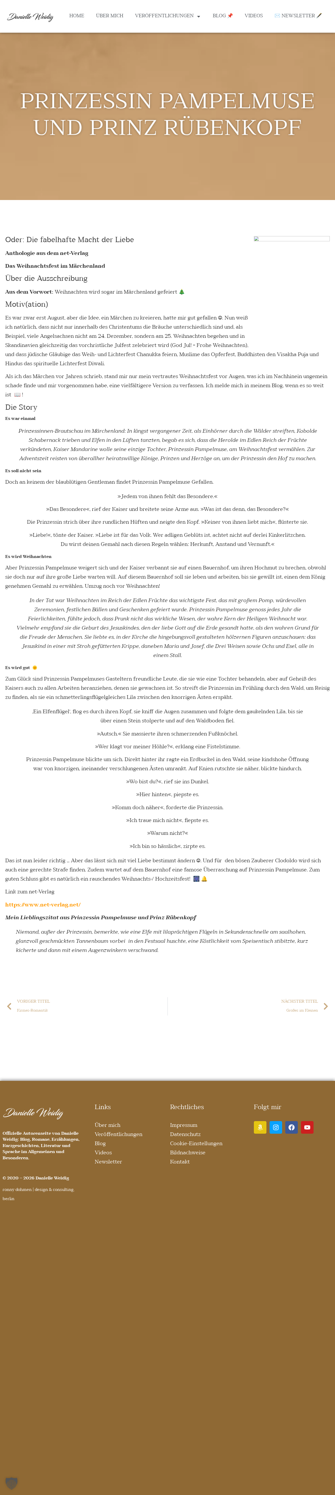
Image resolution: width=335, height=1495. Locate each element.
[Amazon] (260, 1127)
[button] (11, 1483)
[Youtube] (307, 1127)
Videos (254, 16)
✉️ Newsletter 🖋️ (298, 16)
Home (76, 16)
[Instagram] (276, 1127)
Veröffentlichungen (164, 16)
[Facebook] (291, 1127)
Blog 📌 (223, 16)
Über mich (109, 16)
